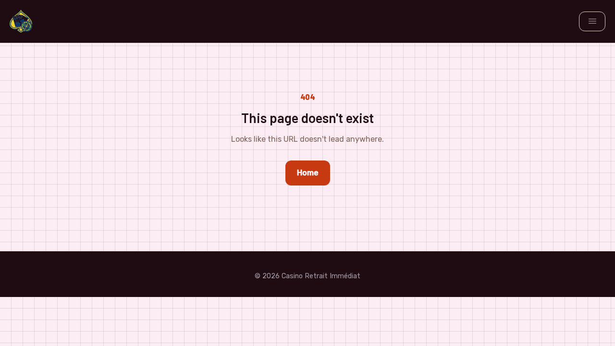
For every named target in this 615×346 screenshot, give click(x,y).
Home (308, 172)
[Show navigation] (592, 21)
